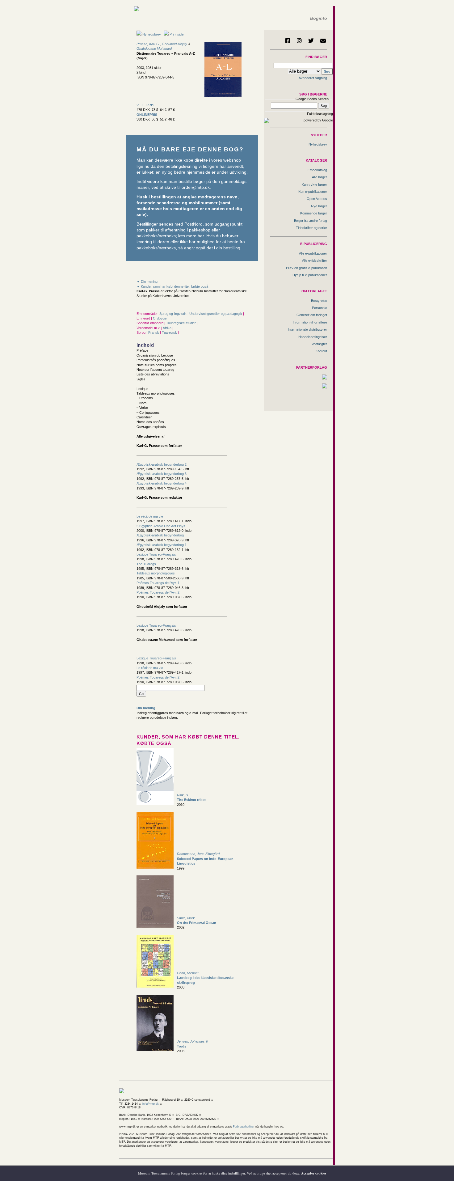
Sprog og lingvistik (173, 313)
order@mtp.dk (196, 187)
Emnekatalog (317, 170)
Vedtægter (319, 344)
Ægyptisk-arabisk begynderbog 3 (162, 474)
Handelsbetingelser (312, 337)
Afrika (167, 328)
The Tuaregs (146, 564)
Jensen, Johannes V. (192, 1041)
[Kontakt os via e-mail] (323, 40)
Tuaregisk (170, 332)
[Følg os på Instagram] (299, 40)
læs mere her (191, 236)
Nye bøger (319, 206)
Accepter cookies (313, 1173)
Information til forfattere (310, 322)
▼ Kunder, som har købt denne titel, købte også (172, 286)
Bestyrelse (319, 301)
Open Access (317, 199)
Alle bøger (319, 177)
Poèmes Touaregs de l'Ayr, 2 (158, 592)
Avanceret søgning (313, 78)
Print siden (177, 34)
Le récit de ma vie (150, 516)
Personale (319, 308)
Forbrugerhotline (243, 1126)
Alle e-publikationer (313, 253)
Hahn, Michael (187, 973)
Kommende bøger (313, 213)
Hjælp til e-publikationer (309, 275)
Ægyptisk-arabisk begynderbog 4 (162, 483)
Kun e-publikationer (312, 191)
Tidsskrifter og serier (311, 228)
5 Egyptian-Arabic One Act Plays (161, 526)
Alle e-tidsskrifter (314, 260)
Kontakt (321, 351)
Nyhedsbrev (151, 34)
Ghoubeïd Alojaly (174, 44)
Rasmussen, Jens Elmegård (198, 854)
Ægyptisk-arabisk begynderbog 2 (162, 464)
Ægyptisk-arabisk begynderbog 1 (162, 545)
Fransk (154, 332)
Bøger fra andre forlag (310, 220)
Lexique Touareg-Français (156, 554)
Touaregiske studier (181, 323)
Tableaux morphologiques (156, 573)
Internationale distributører (307, 329)
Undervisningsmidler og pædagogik (216, 313)
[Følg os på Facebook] (288, 40)
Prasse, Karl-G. (148, 44)
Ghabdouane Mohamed (154, 48)
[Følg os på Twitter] (311, 40)
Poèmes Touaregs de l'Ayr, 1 (158, 583)
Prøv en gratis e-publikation (306, 268)
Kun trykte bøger (314, 184)
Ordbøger (161, 318)
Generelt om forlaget (311, 315)
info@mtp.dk (150, 1103)
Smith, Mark (186, 918)
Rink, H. (183, 795)
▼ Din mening (147, 281)
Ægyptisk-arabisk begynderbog (160, 535)
